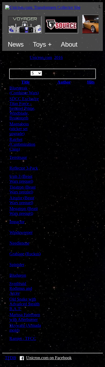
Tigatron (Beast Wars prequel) (22, 189)
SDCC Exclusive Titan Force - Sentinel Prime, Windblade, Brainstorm (24, 108)
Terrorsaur (18, 157)
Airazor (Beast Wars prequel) (21, 200)
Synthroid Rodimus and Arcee (20, 288)
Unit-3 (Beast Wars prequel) (21, 179)
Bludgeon (17, 275)
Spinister (16, 264)
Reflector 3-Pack (23, 168)
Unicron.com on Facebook (49, 357)
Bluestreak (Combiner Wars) (24, 90)
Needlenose (19, 243)
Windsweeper (21, 232)
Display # (21, 73)
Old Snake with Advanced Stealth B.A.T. (24, 304)
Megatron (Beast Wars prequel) (23, 211)
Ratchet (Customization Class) (22, 144)
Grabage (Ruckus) (25, 254)
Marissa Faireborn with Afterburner (24, 317)
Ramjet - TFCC (22, 338)
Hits (90, 82)
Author (64, 82)
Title (25, 82)
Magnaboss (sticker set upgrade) (19, 129)
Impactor (16, 221)
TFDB (10, 357)
